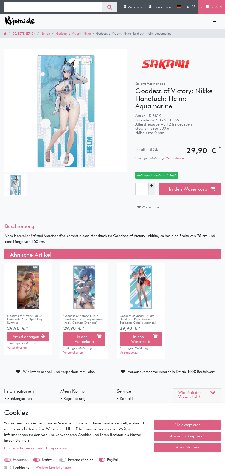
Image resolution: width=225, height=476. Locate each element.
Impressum (58, 448)
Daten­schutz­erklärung (25, 448)
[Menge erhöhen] (151, 186)
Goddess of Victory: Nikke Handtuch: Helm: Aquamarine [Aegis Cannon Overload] (83, 319)
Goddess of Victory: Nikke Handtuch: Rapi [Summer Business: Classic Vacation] (138, 319)
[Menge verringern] (151, 192)
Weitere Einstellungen (53, 467)
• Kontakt (125, 398)
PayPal (112, 459)
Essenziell (20, 459)
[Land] (179, 7)
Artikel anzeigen (26, 336)
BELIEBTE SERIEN (23, 33)
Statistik (48, 459)
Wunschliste (150, 207)
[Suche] (109, 7)
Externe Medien (81, 459)
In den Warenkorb (188, 189)
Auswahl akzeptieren (187, 436)
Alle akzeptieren (187, 425)
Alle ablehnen (187, 447)
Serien (45, 33)
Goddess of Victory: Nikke (73, 33)
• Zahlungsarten (18, 398)
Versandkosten (175, 158)
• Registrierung (73, 398)
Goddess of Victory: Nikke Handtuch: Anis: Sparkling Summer (24, 319)
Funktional (21, 467)
